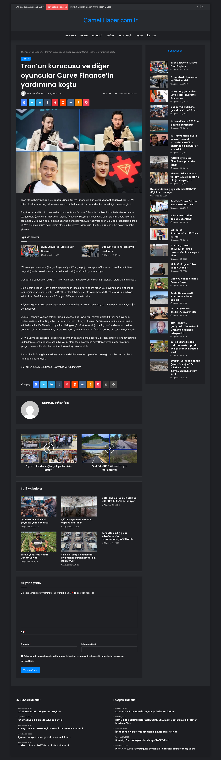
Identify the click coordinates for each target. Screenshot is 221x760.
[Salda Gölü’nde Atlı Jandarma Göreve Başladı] (159, 297)
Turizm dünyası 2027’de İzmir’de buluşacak (185, 123)
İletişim (151, 35)
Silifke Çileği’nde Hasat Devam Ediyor (34, 556)
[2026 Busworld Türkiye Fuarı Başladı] (30, 251)
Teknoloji (125, 35)
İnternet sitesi (88, 644)
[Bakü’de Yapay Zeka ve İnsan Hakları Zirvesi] (159, 206)
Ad (23, 632)
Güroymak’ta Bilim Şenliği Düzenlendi (182, 217)
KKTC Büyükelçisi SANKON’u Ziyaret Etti (183, 310)
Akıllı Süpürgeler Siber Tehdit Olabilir (183, 266)
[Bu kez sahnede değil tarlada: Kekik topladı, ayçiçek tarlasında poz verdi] (159, 346)
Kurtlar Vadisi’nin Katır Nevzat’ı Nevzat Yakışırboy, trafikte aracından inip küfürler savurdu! (184, 142)
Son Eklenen (175, 50)
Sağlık (110, 35)
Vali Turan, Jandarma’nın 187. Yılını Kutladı (184, 233)
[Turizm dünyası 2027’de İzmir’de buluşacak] (159, 126)
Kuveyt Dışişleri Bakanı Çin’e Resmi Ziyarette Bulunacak (97, 6)
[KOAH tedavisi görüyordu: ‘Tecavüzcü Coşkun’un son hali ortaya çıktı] (159, 327)
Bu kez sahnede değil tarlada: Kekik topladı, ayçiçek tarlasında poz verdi (184, 347)
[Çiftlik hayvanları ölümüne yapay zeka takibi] (79, 506)
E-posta (26, 644)
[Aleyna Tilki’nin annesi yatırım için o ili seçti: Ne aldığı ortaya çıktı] (159, 178)
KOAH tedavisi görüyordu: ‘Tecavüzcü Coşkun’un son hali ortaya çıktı (184, 328)
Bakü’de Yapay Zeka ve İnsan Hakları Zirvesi (184, 203)
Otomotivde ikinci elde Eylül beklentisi (184, 78)
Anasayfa (70, 35)
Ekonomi (97, 35)
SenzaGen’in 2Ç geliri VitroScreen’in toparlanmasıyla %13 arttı (117, 536)
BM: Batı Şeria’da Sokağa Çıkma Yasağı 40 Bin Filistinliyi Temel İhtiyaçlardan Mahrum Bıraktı (185, 367)
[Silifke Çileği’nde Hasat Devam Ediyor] (38, 542)
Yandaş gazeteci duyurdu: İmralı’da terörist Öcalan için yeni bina (185, 250)
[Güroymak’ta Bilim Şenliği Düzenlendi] (159, 220)
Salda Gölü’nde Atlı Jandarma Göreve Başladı (182, 296)
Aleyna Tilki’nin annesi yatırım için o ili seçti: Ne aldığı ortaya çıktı (185, 177)
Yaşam (139, 35)
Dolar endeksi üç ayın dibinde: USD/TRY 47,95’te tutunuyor (119, 499)
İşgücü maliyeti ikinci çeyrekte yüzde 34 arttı (35, 521)
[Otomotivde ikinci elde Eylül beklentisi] (90, 251)
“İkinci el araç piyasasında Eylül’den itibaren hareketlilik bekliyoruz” (78, 557)
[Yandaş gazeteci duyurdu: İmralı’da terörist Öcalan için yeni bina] (159, 250)
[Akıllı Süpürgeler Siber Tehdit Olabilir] (159, 269)
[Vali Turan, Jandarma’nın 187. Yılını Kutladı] (159, 234)
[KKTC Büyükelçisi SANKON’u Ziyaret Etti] (159, 313)
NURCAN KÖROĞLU (36, 93)
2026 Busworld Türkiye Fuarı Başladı (184, 64)
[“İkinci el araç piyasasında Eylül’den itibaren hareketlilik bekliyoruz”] (79, 542)
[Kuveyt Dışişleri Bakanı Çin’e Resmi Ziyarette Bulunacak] (159, 96)
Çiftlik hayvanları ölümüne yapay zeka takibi (76, 521)
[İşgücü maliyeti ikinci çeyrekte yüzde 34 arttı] (38, 506)
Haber (84, 35)
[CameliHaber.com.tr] (110, 20)
